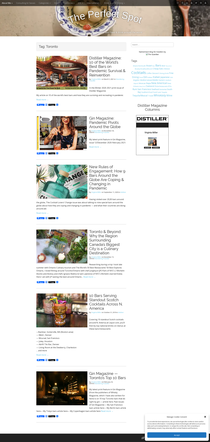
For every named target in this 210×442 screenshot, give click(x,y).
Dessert (155, 73)
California (68, 3)
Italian (156, 77)
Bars (158, 65)
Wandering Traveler (102, 132)
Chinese (167, 69)
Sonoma (162, 89)
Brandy (137, 69)
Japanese (165, 77)
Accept (177, 435)
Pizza (157, 86)
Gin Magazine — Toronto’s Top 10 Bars (107, 375)
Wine (169, 95)
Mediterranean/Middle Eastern (152, 80)
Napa (148, 83)
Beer (164, 65)
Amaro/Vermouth (139, 66)
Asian (149, 65)
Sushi (159, 92)
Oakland (150, 86)
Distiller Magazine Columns (152, 107)
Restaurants (163, 86)
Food (141, 77)
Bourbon (169, 66)
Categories (44, 3)
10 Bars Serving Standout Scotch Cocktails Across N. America (106, 302)
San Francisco (144, 89)
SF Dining (119, 3)
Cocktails (138, 72)
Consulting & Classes (25, 3)
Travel (150, 95)
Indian (150, 77)
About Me (6, 3)
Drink (167, 73)
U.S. (80, 3)
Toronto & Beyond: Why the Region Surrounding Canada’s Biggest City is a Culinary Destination (105, 242)
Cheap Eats (158, 68)
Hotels (57, 3)
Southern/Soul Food (149, 92)
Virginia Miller (96, 79)
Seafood (155, 89)
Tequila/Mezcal (140, 95)
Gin (145, 77)
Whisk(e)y (160, 95)
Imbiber (123, 192)
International (93, 3)
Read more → (42, 99)
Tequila (164, 92)
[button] (205, 417)
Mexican (142, 83)
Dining (162, 73)
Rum (135, 89)
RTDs (169, 86)
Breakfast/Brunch (146, 69)
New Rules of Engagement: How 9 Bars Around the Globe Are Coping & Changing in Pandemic (107, 177)
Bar (154, 66)
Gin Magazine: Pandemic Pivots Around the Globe (105, 122)
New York (142, 86)
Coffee (149, 73)
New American (159, 83)
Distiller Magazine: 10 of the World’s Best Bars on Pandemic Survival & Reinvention (107, 66)
